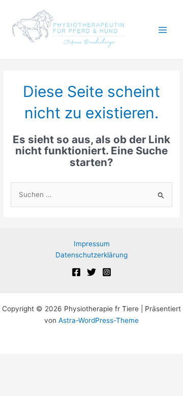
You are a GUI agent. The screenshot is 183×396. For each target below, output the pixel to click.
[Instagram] (106, 272)
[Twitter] (91, 272)
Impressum (92, 244)
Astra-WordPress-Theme (98, 320)
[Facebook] (76, 272)
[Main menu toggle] (162, 29)
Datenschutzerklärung (91, 255)
